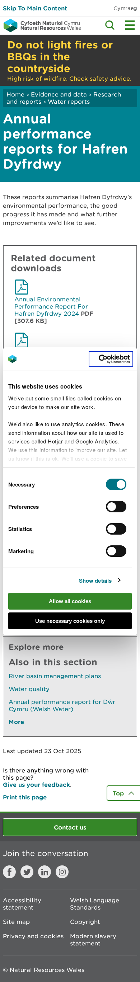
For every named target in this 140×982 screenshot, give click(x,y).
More (16, 721)
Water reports (69, 101)
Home (15, 94)
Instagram (62, 871)
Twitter (26, 871)
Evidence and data (59, 94)
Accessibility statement (22, 904)
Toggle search (110, 25)
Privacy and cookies (33, 936)
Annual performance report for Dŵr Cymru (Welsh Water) (62, 705)
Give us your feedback (36, 784)
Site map (16, 921)
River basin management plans (55, 676)
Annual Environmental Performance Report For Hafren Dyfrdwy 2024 (51, 306)
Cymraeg (125, 8)
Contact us (70, 827)
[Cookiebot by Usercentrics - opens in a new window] (111, 359)
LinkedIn (44, 871)
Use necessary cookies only (70, 621)
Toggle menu (130, 25)
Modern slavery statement (93, 939)
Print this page (25, 797)
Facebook (9, 871)
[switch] (116, 506)
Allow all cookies (70, 601)
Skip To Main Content (35, 8)
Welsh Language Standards (94, 904)
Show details (95, 580)
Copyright (85, 921)
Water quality (29, 688)
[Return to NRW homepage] (40, 25)
